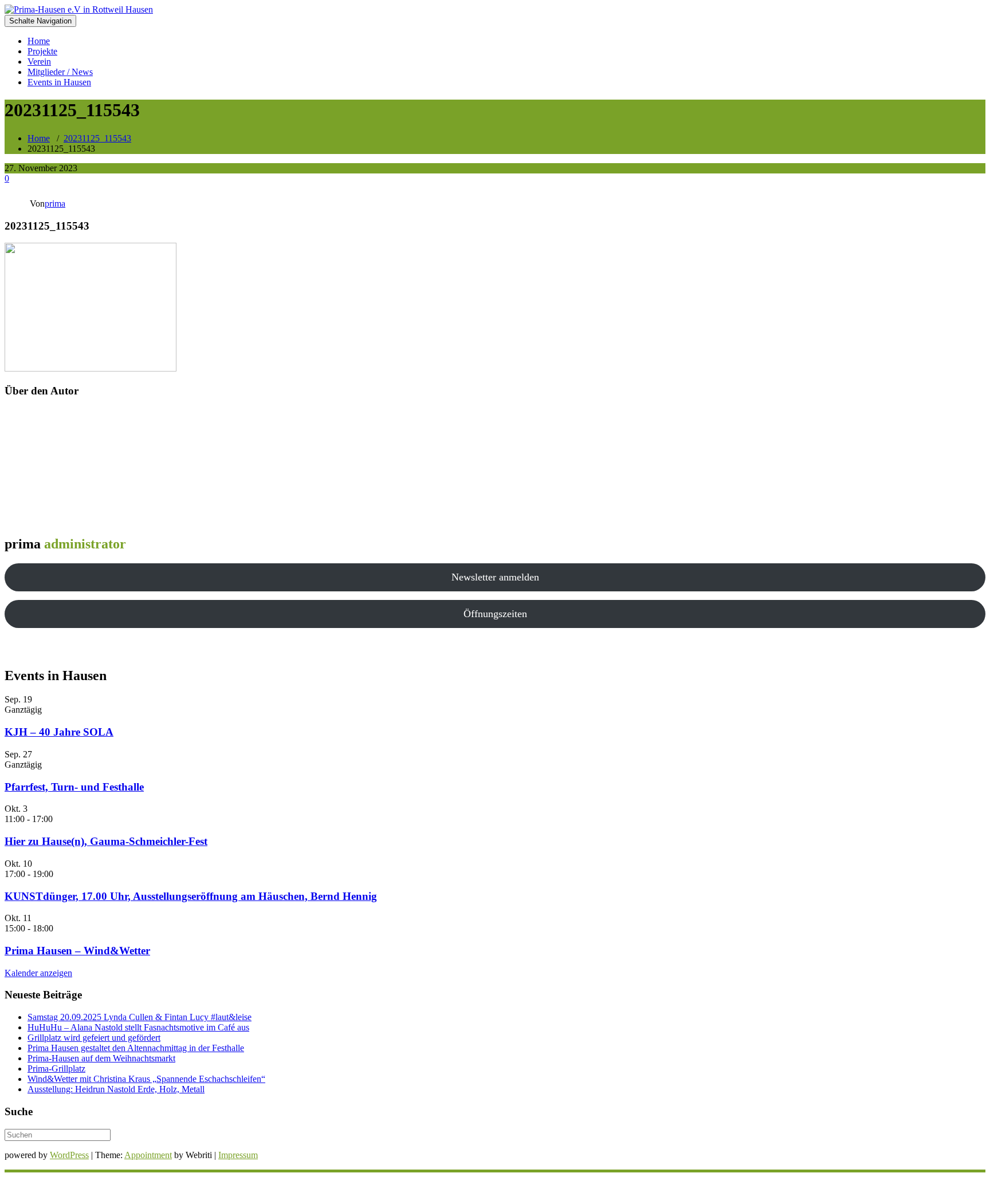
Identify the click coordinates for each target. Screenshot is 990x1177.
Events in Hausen (59, 82)
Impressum (238, 1155)
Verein (39, 61)
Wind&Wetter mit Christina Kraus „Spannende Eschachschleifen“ (146, 1079)
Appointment (148, 1155)
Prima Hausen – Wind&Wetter (77, 951)
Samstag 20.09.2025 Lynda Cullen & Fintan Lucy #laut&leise (140, 1017)
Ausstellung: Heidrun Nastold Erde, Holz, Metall (116, 1089)
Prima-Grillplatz (56, 1068)
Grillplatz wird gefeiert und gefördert (94, 1037)
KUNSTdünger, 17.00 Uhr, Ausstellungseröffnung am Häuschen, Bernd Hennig (191, 896)
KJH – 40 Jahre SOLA (59, 732)
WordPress (69, 1155)
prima (55, 203)
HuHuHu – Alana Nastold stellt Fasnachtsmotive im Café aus (138, 1027)
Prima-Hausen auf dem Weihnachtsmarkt (101, 1058)
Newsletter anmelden (495, 577)
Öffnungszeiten (495, 613)
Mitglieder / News (60, 72)
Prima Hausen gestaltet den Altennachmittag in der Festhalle (136, 1048)
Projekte (42, 51)
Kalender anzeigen (38, 973)
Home (39, 41)
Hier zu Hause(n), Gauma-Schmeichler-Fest (106, 841)
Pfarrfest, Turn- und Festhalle (74, 787)
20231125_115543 (97, 138)
